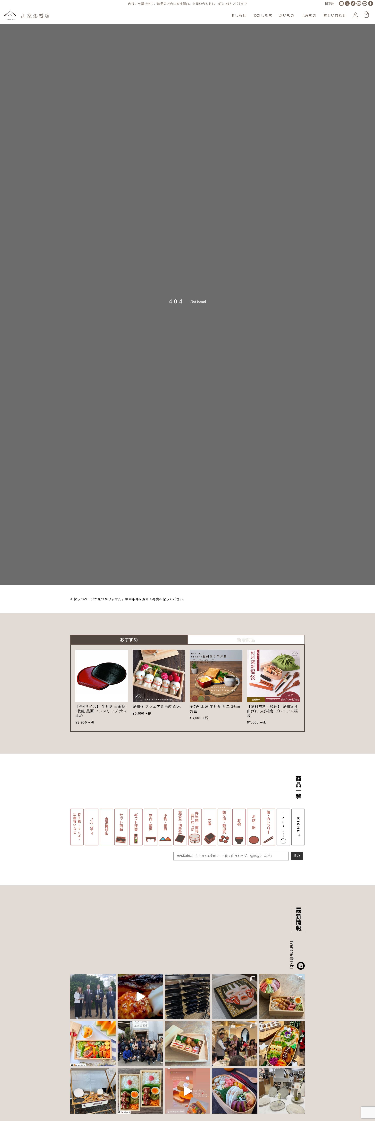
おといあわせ (334, 15)
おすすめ (129, 640)
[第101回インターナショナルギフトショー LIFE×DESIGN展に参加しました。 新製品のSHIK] (282, 1091)
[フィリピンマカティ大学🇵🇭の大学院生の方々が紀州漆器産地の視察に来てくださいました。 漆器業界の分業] (140, 1043)
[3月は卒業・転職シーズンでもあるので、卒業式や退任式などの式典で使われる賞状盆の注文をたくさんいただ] (187, 996)
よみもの (309, 15)
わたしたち (262, 15)
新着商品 (246, 640)
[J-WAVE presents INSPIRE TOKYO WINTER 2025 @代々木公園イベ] (93, 1091)
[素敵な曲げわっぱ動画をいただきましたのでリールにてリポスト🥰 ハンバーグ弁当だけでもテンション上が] (187, 1091)
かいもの (286, 15)
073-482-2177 (229, 3)
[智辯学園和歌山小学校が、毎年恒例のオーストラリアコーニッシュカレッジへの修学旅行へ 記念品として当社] (93, 996)
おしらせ (238, 15)
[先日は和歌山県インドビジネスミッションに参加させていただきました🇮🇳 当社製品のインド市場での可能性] (234, 1043)
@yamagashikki (292, 955)
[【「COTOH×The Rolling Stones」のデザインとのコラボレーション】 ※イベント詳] (234, 996)
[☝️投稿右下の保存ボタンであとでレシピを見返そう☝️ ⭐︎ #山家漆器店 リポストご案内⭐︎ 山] (282, 996)
